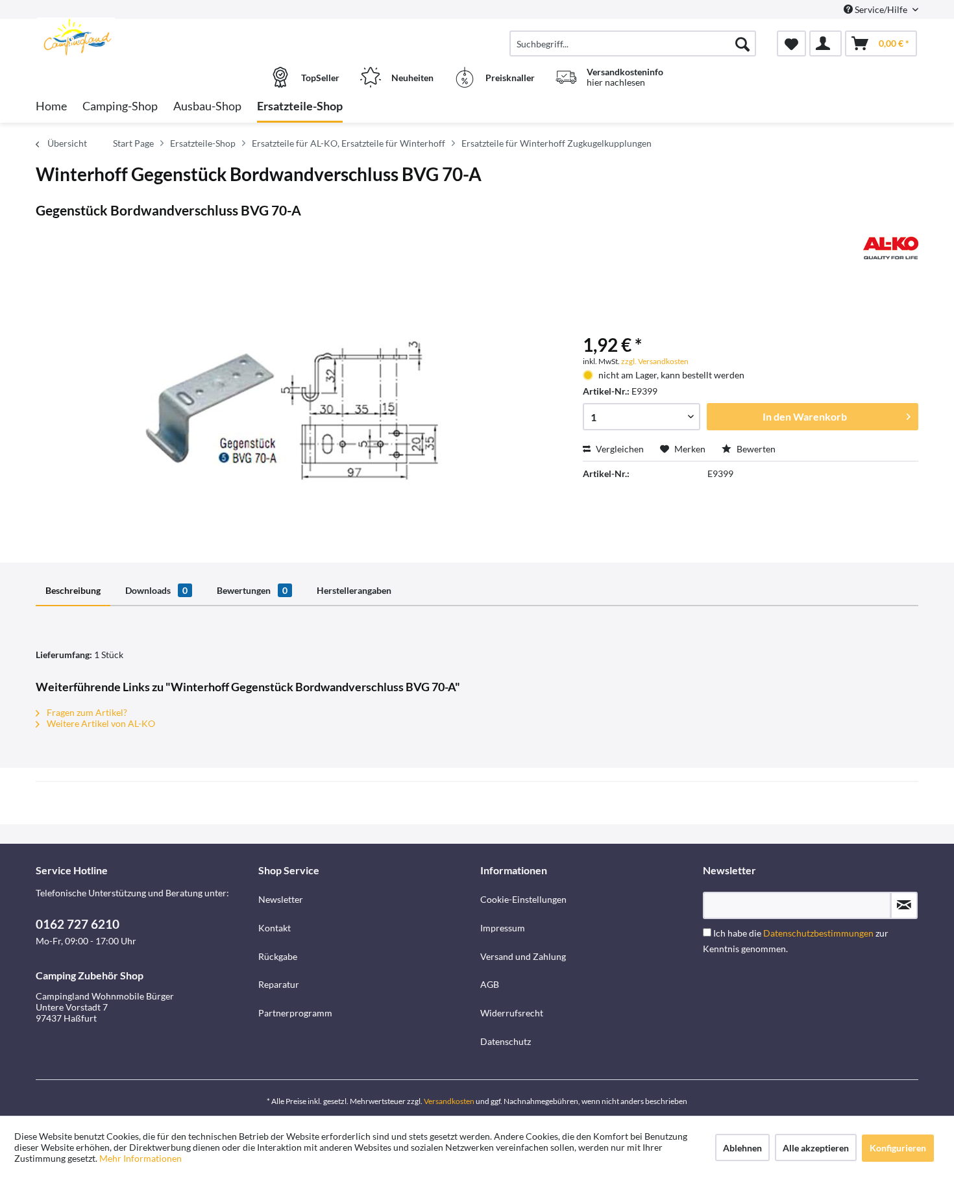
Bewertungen (252, 590)
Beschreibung (73, 590)
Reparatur (278, 984)
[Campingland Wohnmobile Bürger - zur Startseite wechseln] (145, 37)
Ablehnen (742, 1147)
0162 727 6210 (77, 923)
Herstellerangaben (354, 590)
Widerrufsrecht (511, 1012)
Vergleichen (619, 448)
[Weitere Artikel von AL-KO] (890, 248)
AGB (489, 984)
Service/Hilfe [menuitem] (881, 9)
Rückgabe (277, 956)
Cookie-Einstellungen (523, 899)
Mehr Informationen (140, 1158)
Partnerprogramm (295, 1012)
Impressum (502, 927)
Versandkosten (449, 1101)
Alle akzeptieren (816, 1147)
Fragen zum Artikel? (86, 712)
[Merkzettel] (791, 43)
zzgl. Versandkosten (655, 361)
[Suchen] (742, 43)
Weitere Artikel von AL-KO (100, 723)
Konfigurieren (898, 1147)
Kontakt (274, 927)
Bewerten (755, 448)
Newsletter (280, 899)
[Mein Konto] (825, 43)
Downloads (156, 590)
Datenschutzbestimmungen (818, 933)
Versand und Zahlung (523, 956)
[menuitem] (632, 43)
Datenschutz (505, 1041)
